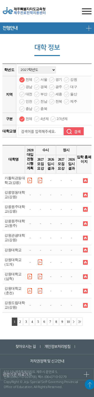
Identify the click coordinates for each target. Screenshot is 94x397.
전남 (43, 101)
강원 (73, 79)
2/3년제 (62, 119)
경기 (58, 79)
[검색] (74, 131)
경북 (43, 87)
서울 (43, 79)
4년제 (44, 119)
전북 (58, 101)
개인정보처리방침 (57, 346)
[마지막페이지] (79, 322)
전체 (29, 79)
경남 (29, 87)
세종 (58, 94)
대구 (73, 87)
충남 (29, 109)
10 (68, 322)
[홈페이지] (85, 180)
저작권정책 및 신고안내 (47, 361)
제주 (73, 101)
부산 (43, 94)
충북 (43, 109)
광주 (58, 87)
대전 (29, 94)
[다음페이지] (73, 322)
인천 (29, 101)
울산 (73, 94)
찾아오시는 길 (26, 346)
